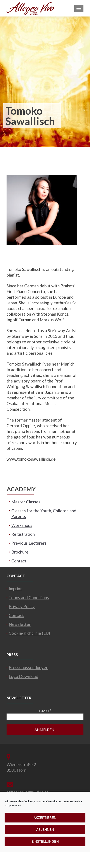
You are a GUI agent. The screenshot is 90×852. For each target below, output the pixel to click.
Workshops (21, 525)
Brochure (19, 551)
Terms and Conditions (29, 597)
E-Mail (45, 710)
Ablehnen (45, 829)
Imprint (15, 588)
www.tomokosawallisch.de (31, 458)
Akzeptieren (45, 817)
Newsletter (20, 624)
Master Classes (25, 501)
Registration (23, 534)
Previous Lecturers (29, 543)
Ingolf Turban (19, 319)
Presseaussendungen (28, 667)
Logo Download (23, 676)
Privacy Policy (22, 606)
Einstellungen (45, 841)
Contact (18, 560)
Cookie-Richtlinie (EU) (29, 633)
